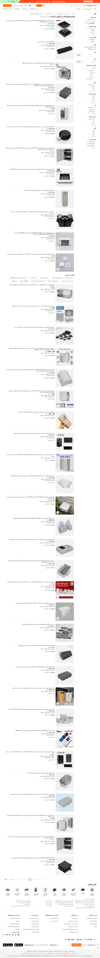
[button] (44, 5)
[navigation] (86, 447)
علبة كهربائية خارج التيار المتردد (67, 281)
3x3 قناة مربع (48, 900)
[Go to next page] (9, 879)
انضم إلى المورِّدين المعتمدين (13, 926)
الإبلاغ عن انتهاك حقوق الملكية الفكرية (31, 929)
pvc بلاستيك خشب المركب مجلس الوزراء (84, 900)
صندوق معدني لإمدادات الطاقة (23, 900)
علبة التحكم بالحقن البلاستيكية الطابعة (38, 281)
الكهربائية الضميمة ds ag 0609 (65, 904)
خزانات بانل (49, 904)
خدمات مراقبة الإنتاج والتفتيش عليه (70, 929)
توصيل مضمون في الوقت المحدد (71, 923)
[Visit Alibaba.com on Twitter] (13, 935)
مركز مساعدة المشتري (34, 918)
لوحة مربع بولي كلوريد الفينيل (57, 277)
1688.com (35, 951)
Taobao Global (56, 951)
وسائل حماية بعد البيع (73, 926)
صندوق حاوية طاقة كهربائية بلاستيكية (64, 902)
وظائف (95, 926)
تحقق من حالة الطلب (14, 923)
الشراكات (17, 929)
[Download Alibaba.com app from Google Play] (8, 944)
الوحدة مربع (49, 902)
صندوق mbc (14, 281)
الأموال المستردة (35, 926)
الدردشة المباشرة (35, 921)
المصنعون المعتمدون (54, 918)
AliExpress (29, 951)
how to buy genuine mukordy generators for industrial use (84, 907)
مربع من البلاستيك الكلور (44, 277)
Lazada (50, 951)
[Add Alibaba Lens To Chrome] (76, 944)
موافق (79, 54)
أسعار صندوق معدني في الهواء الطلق (64, 900)
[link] (98, 944)
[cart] (25, 5)
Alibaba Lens (91, 944)
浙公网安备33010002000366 (74, 955)
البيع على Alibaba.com (14, 918)
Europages (71, 951)
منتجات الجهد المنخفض (49, 13)
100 (12, 879)
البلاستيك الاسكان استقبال (24, 902)
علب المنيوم (27, 904)
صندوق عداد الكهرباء (68, 906)
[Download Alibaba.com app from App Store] (18, 944)
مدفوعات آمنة (75, 918)
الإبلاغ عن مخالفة (35, 932)
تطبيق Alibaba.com (29, 944)
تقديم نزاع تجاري (35, 923)
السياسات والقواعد (74, 932)
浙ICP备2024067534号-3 (87, 955)
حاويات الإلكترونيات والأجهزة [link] (36, 13)
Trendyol (66, 951)
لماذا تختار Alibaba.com (92, 918)
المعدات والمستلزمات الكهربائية (63, 13)
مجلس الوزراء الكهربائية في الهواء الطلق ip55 (18, 277)
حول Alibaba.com (93, 915)
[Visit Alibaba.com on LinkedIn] (15, 935)
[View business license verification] (63, 956)
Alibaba (73, 13)
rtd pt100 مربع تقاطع (24, 281)
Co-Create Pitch (93, 921)
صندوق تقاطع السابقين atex (53, 281)
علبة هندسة (49, 906)
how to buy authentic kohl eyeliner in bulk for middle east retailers (20, 906)
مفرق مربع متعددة (33, 277)
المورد (46, 28)
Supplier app (53, 944)
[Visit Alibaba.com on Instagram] (10, 935)
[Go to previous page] (45, 879)
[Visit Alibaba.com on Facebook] (18, 935)
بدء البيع (17, 921)
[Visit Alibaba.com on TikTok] (4, 935)
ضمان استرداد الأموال (73, 921)
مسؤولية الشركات (93, 923)
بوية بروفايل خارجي (89, 906)
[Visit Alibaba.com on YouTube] (7, 935)
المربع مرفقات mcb (69, 277)
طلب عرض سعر (54, 921)
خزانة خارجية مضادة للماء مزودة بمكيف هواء (84, 902)
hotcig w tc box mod (89, 904)
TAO (61, 951)
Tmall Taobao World (42, 951)
